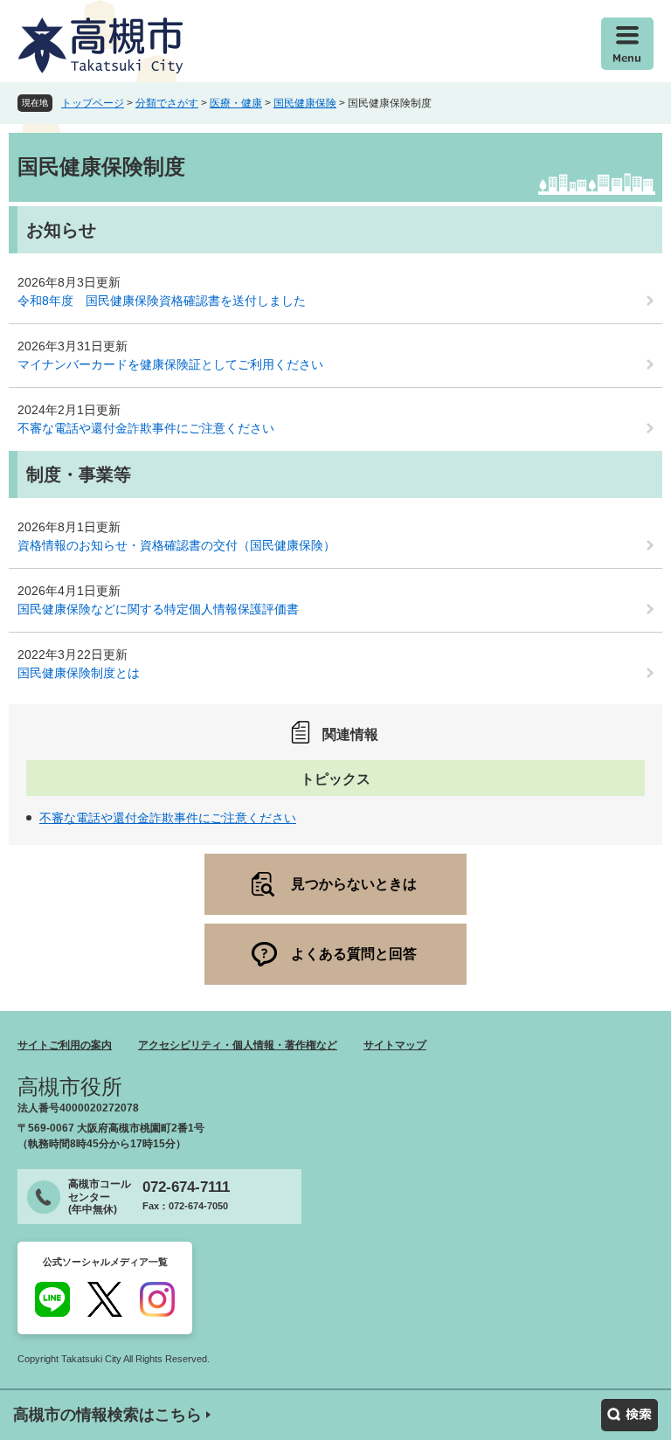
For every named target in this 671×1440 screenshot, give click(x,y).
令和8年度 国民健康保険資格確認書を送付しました (161, 301)
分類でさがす (166, 103)
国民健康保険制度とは (78, 673)
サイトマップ (394, 1045)
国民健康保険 (304, 103)
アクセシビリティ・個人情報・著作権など (237, 1045)
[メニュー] (627, 43)
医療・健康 (236, 103)
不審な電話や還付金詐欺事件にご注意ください (145, 428)
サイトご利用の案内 (64, 1045)
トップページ (92, 103)
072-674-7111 (186, 1187)
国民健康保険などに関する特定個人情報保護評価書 (158, 609)
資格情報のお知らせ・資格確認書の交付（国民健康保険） (176, 545)
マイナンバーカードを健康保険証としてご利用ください (170, 364)
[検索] (629, 1415)
